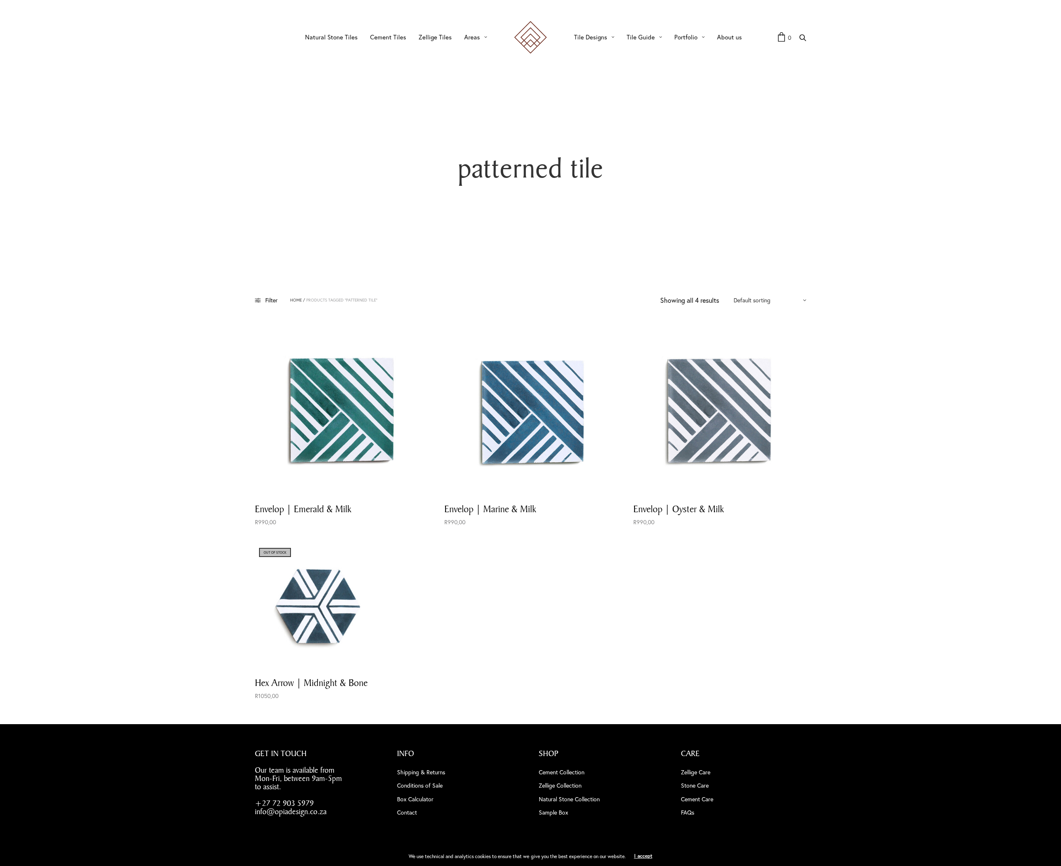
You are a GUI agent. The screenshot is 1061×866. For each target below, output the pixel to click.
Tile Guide (641, 37)
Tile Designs (590, 37)
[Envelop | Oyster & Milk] (719, 409)
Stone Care (695, 785)
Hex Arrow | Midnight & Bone (311, 682)
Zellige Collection (560, 785)
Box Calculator (415, 799)
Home (296, 300)
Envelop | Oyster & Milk (678, 509)
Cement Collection (561, 772)
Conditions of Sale (420, 785)
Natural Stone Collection (569, 799)
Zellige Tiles (435, 37)
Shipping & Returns (421, 772)
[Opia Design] (530, 37)
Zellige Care (695, 772)
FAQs (687, 812)
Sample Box (553, 812)
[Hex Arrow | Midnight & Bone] (317, 606)
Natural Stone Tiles (331, 37)
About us (729, 37)
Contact (407, 812)
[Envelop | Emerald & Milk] (341, 409)
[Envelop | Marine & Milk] (530, 409)
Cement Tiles (388, 37)
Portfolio (686, 37)
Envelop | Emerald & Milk (303, 509)
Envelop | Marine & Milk (490, 509)
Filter (271, 300)
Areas (472, 37)
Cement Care (697, 799)
